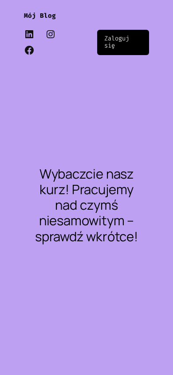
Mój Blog (40, 16)
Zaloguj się (116, 42)
